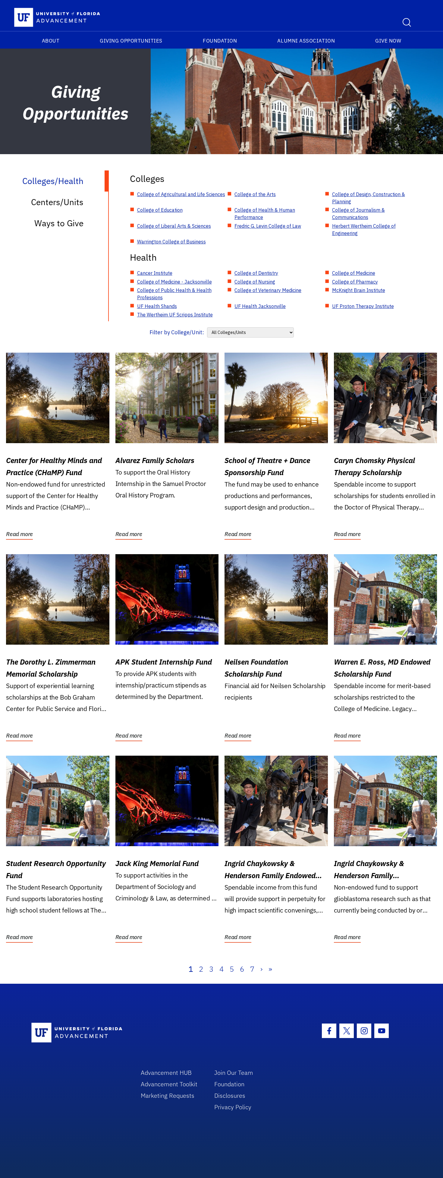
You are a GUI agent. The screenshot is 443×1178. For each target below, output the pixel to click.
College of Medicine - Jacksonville (174, 282)
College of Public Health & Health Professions (174, 293)
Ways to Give (58, 223)
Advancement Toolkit (169, 1084)
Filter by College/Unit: (176, 332)
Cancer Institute (154, 273)
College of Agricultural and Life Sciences (181, 194)
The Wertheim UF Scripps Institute (175, 315)
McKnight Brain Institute (358, 290)
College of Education (160, 210)
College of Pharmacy (355, 282)
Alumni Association (306, 40)
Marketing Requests (167, 1095)
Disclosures (229, 1095)
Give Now (388, 40)
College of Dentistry (256, 273)
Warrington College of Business (171, 242)
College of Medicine (353, 273)
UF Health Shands (157, 306)
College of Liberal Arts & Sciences (174, 226)
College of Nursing (254, 282)
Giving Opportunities (131, 40)
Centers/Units (57, 202)
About (51, 40)
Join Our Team (233, 1072)
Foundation (220, 40)
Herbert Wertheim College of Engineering (364, 229)
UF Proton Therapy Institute (363, 306)
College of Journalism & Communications (358, 213)
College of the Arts (255, 194)
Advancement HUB (166, 1072)
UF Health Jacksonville (260, 306)
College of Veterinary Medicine (267, 290)
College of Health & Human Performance (264, 213)
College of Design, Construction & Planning (368, 198)
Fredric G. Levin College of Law (267, 226)
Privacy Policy (232, 1107)
